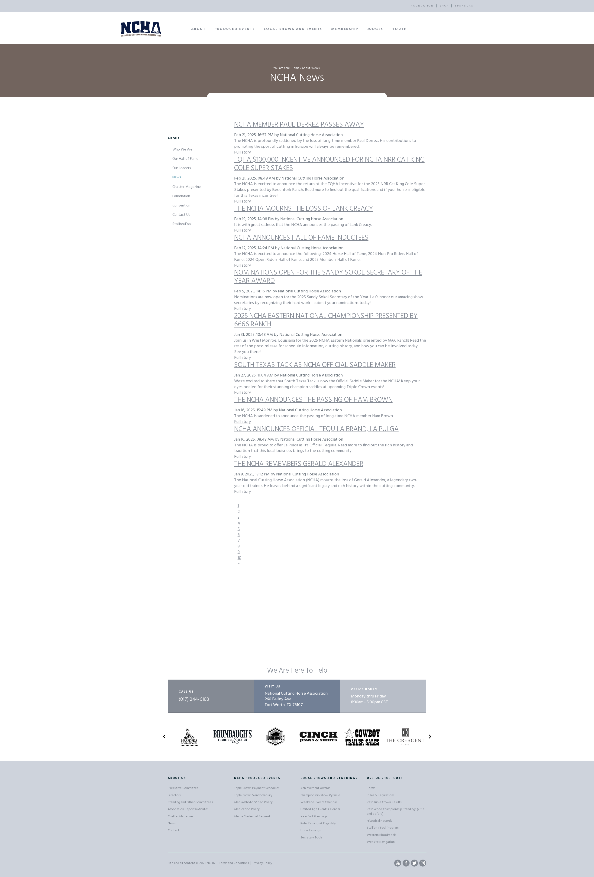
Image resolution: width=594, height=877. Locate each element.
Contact (173, 830)
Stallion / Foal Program (383, 828)
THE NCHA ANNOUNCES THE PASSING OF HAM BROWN (313, 400)
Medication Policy (247, 809)
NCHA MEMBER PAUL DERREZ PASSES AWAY (299, 124)
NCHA (211, 863)
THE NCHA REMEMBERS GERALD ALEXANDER (298, 464)
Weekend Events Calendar (318, 802)
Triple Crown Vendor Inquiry (253, 795)
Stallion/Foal (181, 224)
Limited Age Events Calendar (320, 809)
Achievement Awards (315, 788)
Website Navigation (381, 842)
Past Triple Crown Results (384, 802)
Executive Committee (183, 788)
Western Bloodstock (381, 835)
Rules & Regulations (380, 795)
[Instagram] (422, 863)
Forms (371, 788)
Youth (399, 29)
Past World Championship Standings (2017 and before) (395, 811)
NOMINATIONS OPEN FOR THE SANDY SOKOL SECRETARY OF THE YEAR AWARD (328, 277)
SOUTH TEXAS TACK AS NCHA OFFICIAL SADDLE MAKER (315, 365)
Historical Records (379, 821)
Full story (242, 152)
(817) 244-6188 (194, 699)
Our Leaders (181, 168)
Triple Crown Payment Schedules (256, 788)
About (198, 29)
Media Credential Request (252, 816)
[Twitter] (414, 863)
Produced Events (234, 29)
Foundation (181, 196)
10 (239, 558)
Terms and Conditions (234, 863)
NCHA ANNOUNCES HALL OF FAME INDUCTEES (301, 237)
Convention (181, 206)
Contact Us (181, 215)
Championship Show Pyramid (320, 795)
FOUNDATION (422, 5)
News (176, 177)
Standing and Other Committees (190, 802)
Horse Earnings (310, 830)
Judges (375, 29)
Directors (174, 795)
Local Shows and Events (293, 29)
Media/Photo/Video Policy (253, 802)
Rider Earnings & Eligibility (318, 823)
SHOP (444, 5)
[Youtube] (397, 863)
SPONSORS (464, 5)
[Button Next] (429, 737)
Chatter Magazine (186, 187)
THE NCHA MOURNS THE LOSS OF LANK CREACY (303, 208)
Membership (344, 29)
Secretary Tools (311, 837)
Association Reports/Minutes (188, 809)
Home (296, 68)
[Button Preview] (164, 737)
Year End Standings (313, 816)
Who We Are (182, 150)
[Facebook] (406, 863)
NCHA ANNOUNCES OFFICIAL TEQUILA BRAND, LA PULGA (316, 429)
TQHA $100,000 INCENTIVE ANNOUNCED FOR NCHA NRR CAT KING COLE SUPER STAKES (329, 164)
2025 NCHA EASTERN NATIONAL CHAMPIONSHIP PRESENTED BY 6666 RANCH (326, 320)
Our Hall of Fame (185, 159)
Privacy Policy (262, 863)
